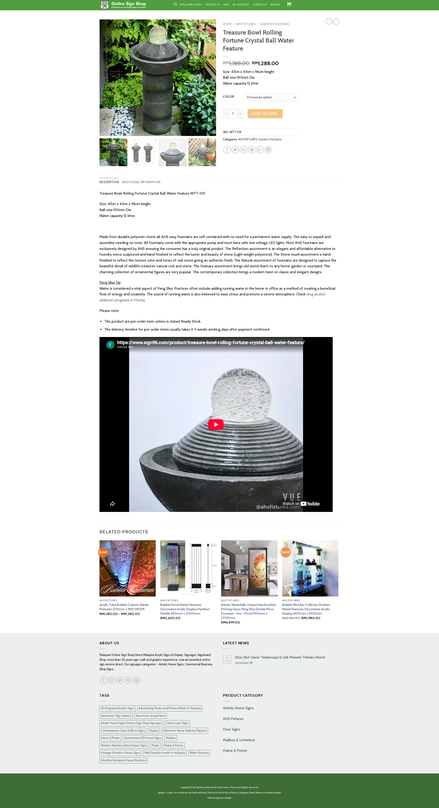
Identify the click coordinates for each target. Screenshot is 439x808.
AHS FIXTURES (246, 24)
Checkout (260, 4)
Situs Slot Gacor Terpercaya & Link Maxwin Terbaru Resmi (280, 657)
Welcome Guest (191, 4)
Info (226, 4)
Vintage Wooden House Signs (120, 752)
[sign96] (133, 5)
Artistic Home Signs (238, 708)
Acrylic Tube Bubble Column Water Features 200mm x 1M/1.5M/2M (124, 607)
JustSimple (226, 798)
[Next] (338, 586)
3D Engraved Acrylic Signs (117, 708)
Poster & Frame (173, 745)
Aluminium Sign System (116, 715)
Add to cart (265, 113)
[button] (209, 79)
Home (227, 24)
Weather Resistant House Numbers (123, 760)
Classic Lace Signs (177, 723)
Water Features (199, 752)
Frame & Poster (110, 738)
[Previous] (99, 586)
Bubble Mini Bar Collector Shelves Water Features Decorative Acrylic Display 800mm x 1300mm (306, 609)
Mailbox (171, 738)
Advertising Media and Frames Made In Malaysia (170, 708)
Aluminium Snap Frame (151, 715)
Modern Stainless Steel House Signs (124, 745)
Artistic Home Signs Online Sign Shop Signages (131, 723)
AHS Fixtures (233, 719)
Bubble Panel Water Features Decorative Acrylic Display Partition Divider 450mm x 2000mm (185, 609)
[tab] (109, 182)
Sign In (275, 4)
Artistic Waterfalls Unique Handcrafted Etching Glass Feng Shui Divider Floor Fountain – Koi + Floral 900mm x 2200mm (248, 611)
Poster (156, 745)
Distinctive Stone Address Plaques (185, 730)
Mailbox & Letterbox (239, 740)
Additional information (141, 182)
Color (228, 96)
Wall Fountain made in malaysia (164, 752)
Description (109, 182)
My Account (241, 4)
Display (153, 730)
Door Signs (231, 729)
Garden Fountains (274, 24)
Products (212, 4)
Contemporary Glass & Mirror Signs (123, 730)
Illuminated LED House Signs (142, 738)
